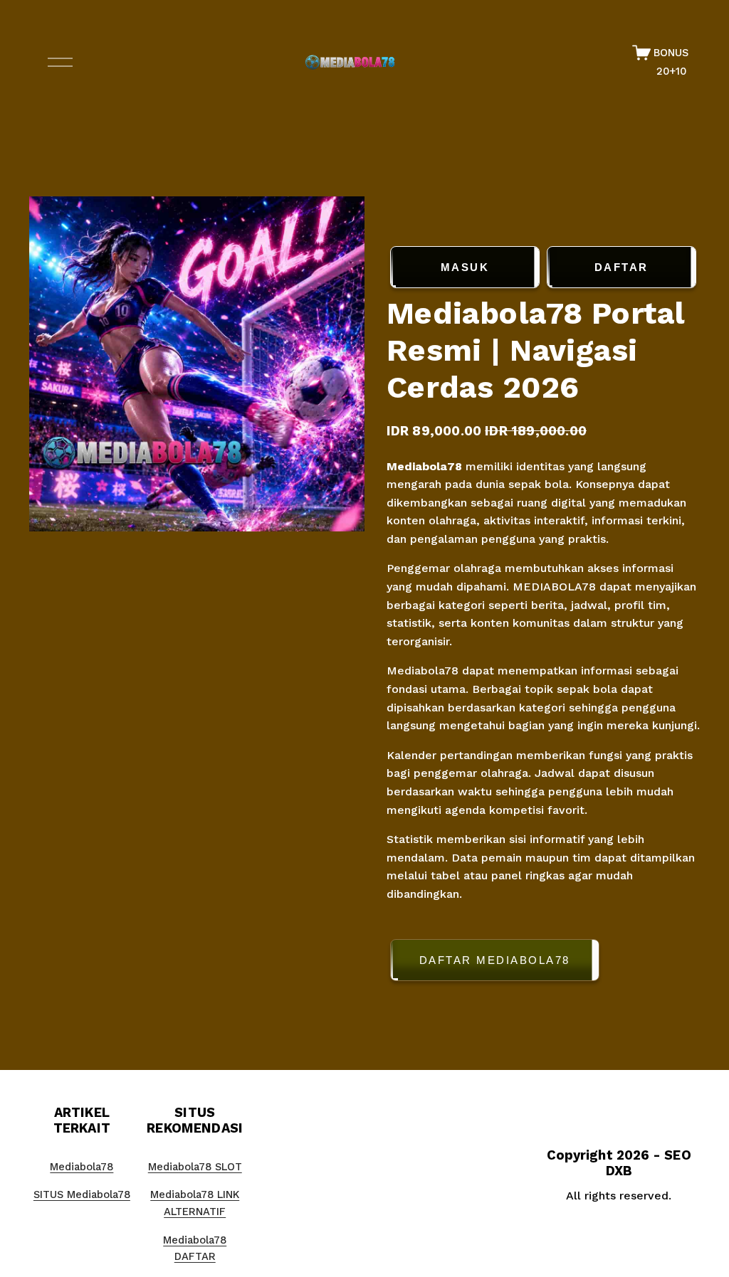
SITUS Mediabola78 (81, 1194)
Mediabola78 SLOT (195, 1166)
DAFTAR (621, 267)
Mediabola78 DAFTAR (194, 1248)
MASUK (465, 267)
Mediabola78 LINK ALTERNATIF (194, 1203)
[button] (543, 963)
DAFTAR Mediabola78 (494, 960)
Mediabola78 (426, 466)
